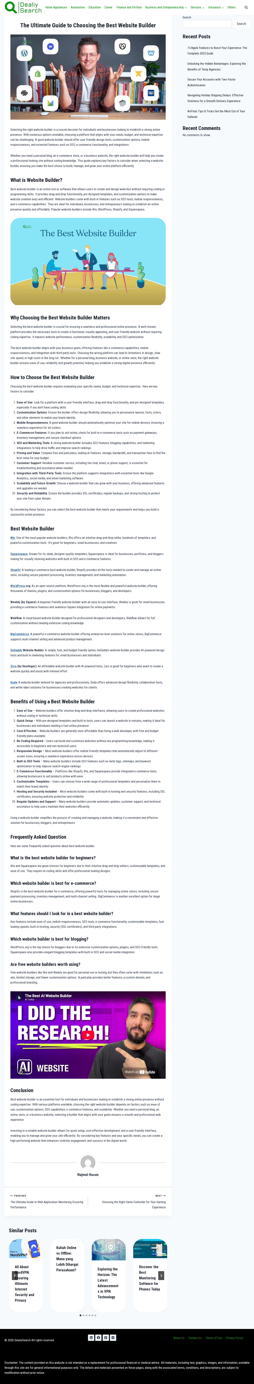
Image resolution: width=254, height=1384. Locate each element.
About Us (179, 1338)
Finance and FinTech (129, 7)
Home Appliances (56, 7)
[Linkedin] (91, 1338)
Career (108, 7)
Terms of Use (214, 1338)
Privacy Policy (234, 1338)
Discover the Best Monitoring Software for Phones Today (149, 1278)
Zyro (13, 666)
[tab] (80, 1315)
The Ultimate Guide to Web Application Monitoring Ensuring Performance (46, 1201)
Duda (13, 682)
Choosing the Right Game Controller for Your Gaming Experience (133, 1201)
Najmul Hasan (88, 1174)
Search (187, 17)
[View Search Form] (246, 7)
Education (95, 7)
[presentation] (26, 1248)
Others (231, 7)
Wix (12, 538)
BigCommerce (19, 634)
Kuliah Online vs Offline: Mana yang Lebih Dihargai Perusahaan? (67, 1258)
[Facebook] (98, 1338)
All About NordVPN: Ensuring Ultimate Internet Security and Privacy (24, 1284)
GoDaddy (16, 650)
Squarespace (19, 554)
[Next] (161, 1275)
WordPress (17, 586)
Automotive (78, 7)
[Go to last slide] (15, 1275)
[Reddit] (113, 1338)
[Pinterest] (106, 1338)
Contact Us (195, 1338)
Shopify (15, 570)
